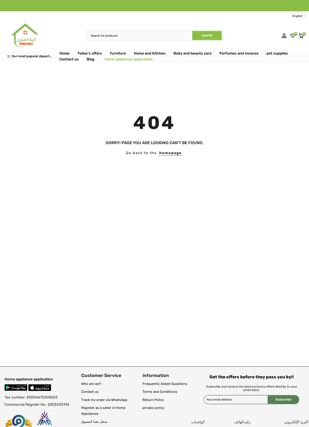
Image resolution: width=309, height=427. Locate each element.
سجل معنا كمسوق (94, 422)
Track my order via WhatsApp (104, 400)
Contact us (69, 59)
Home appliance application (128, 59)
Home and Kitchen (150, 53)
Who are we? (91, 384)
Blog (90, 59)
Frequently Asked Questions (165, 384)
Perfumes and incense (239, 53)
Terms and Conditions (160, 392)
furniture (118, 53)
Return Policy (153, 400)
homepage (170, 153)
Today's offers (89, 53)
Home (64, 53)
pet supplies (277, 53)
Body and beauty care (193, 53)
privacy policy (153, 408)
